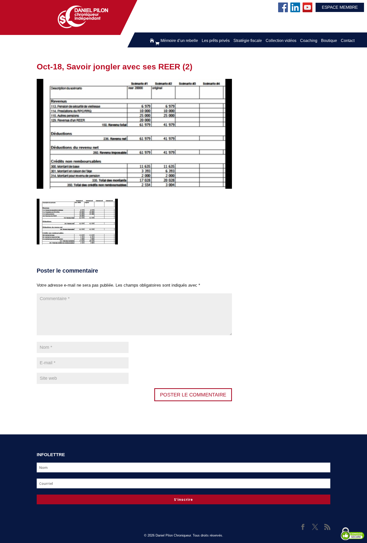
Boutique (329, 40)
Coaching (308, 40)
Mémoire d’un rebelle (179, 40)
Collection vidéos (281, 40)
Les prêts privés (216, 40)
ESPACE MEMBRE (340, 7)
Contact (348, 40)
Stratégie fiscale (247, 40)
